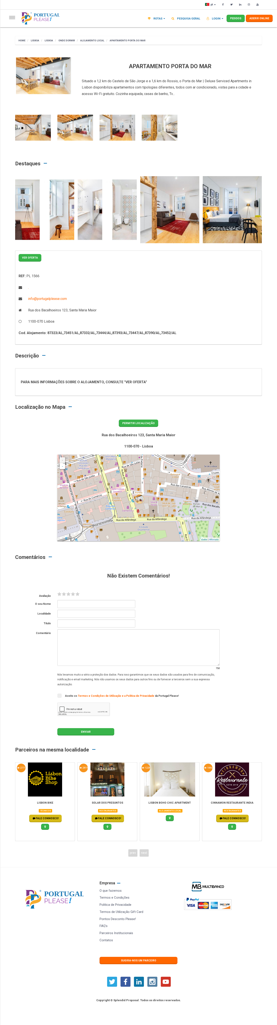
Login (216, 18)
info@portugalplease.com (47, 299)
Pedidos (235, 18)
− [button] (62, 466)
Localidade (44, 613)
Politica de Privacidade (115, 905)
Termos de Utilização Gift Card (121, 912)
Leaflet (204, 539)
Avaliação (45, 595)
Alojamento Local (92, 40)
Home (21, 40)
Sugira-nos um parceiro (138, 960)
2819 (85, 767)
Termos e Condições (114, 897)
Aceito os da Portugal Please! (122, 695)
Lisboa (34, 40)
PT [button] (212, 4)
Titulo (47, 623)
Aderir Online (259, 18)
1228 (147, 767)
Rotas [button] (158, 18)
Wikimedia (214, 539)
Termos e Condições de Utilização (100, 695)
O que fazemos (111, 891)
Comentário (43, 633)
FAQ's (104, 926)
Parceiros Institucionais (116, 933)
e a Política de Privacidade (138, 695)
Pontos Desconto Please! (118, 919)
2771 (22, 767)
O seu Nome (43, 603)
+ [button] (62, 460)
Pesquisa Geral (188, 18)
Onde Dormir (66, 40)
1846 (209, 767)
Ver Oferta (30, 257)
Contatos (106, 940)
